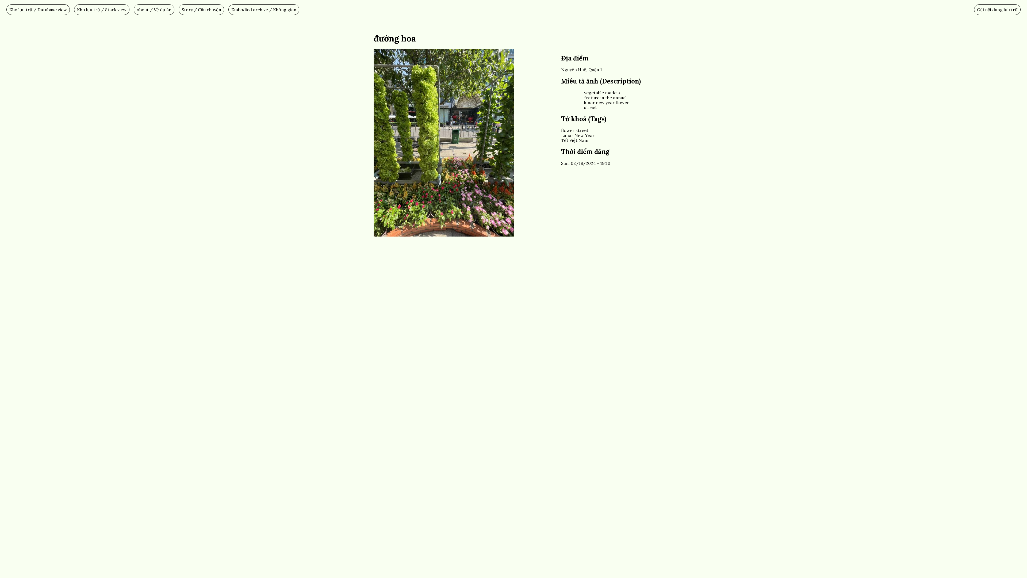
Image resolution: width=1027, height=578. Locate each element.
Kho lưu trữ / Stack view (102, 9)
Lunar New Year (578, 135)
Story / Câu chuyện (201, 9)
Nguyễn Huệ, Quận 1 (581, 69)
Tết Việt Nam (574, 140)
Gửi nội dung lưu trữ (997, 9)
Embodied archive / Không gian (263, 9)
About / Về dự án (154, 9)
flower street (574, 130)
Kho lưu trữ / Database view (38, 9)
